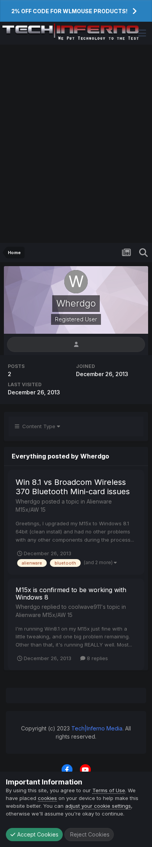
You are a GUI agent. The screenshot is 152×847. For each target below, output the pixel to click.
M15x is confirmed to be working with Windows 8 (71, 593)
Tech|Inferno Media (96, 728)
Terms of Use (108, 790)
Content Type (38, 426)
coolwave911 (84, 606)
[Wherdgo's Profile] (76, 344)
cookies (47, 798)
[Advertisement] (76, 144)
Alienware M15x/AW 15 (44, 615)
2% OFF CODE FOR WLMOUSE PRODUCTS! (69, 11)
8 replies (96, 658)
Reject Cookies (89, 834)
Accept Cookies (37, 834)
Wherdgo (28, 501)
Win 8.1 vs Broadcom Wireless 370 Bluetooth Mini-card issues (73, 487)
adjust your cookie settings (98, 806)
